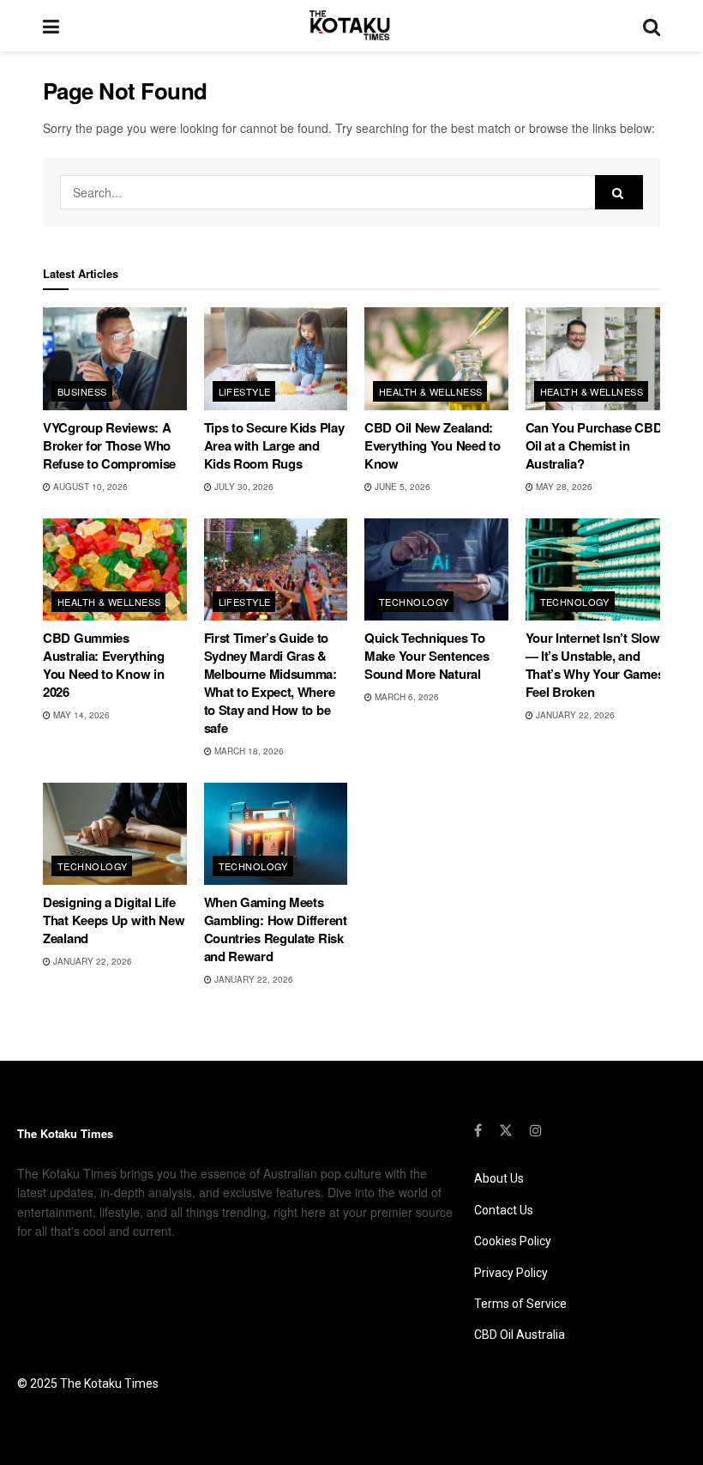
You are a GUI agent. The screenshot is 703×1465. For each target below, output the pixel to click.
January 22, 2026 (574, 715)
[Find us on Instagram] (536, 1130)
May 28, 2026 (562, 487)
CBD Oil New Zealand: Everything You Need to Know (432, 445)
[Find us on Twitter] (506, 1130)
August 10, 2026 (89, 487)
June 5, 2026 (401, 487)
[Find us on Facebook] (478, 1130)
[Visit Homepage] (351, 26)
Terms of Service (520, 1304)
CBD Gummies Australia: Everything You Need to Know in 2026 (104, 664)
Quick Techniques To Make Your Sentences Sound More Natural (426, 655)
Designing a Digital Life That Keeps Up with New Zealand (113, 920)
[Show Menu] (51, 25)
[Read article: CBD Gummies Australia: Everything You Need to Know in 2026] (115, 569)
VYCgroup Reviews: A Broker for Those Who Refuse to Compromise (109, 445)
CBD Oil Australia (519, 1334)
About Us (499, 1178)
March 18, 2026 (248, 751)
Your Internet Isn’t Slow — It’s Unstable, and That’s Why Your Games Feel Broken (595, 664)
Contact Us (503, 1210)
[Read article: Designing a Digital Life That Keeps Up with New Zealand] (115, 834)
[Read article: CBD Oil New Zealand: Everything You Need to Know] (436, 358)
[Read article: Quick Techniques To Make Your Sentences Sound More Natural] (436, 569)
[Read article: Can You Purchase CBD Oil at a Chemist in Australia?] (598, 358)
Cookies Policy (512, 1241)
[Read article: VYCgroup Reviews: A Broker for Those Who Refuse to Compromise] (115, 358)
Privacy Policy (511, 1273)
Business (82, 391)
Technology (413, 601)
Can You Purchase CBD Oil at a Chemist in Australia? (594, 445)
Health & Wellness (430, 391)
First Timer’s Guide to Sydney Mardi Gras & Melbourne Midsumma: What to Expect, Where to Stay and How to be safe (270, 682)
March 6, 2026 (405, 697)
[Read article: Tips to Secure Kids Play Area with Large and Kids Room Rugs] (276, 358)
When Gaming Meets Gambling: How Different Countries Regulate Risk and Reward (275, 929)
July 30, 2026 (242, 487)
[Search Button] (651, 25)
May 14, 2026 (80, 715)
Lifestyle (245, 391)
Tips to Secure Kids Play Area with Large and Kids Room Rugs (274, 445)
